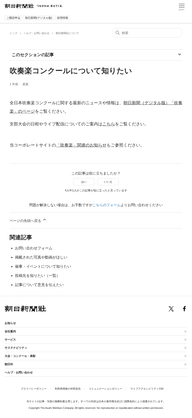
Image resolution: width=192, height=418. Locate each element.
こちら (108, 124)
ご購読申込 (13, 17)
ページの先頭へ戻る (26, 221)
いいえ (108, 181)
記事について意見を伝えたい (39, 285)
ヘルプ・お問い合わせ (36, 33)
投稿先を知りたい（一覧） (37, 276)
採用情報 (62, 17)
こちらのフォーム (106, 205)
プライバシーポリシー (34, 388)
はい (84, 181)
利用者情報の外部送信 (68, 388)
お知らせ (10, 323)
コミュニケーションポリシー (105, 388)
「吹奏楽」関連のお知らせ (81, 145)
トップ (13, 33)
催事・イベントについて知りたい (43, 266)
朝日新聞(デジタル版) (38, 17)
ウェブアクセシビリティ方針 (147, 388)
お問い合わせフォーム (33, 248)
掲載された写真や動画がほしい (41, 257)
